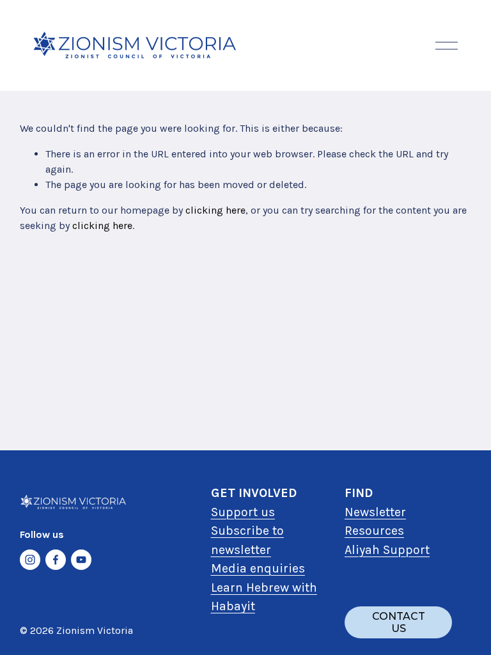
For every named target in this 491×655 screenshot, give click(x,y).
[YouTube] (81, 559)
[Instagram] (30, 559)
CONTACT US (398, 622)
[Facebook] (55, 559)
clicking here (215, 210)
